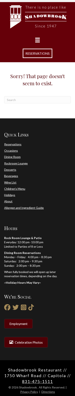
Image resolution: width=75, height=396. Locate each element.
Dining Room (12, 157)
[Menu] (37, 40)
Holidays (9, 195)
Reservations (12, 144)
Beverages (11, 176)
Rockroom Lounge (16, 163)
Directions (48, 391)
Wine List (10, 182)
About (8, 201)
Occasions (11, 150)
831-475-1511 (37, 381)
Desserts (10, 169)
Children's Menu (14, 188)
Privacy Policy (29, 391)
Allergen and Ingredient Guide (24, 208)
